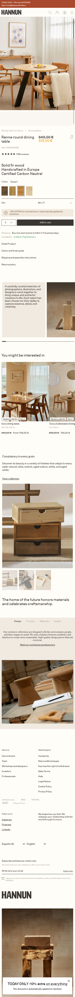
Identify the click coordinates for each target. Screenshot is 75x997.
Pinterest (6, 824)
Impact (57, 621)
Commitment (8, 756)
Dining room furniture (12, 130)
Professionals (8, 776)
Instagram (7, 819)
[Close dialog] (68, 980)
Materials (44, 621)
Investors (6, 771)
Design (17, 621)
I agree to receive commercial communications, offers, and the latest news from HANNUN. (37, 879)
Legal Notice (44, 781)
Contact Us (43, 756)
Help (40, 776)
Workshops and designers (14, 766)
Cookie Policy (45, 786)
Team (4, 761)
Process (30, 621)
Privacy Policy (45, 791)
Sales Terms (44, 771)
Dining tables (34, 130)
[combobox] (14, 843)
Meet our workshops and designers (37, 644)
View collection (10, 478)
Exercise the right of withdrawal (53, 766)
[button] (36, 203)
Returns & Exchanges (48, 761)
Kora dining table (10, 423)
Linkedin (6, 829)
